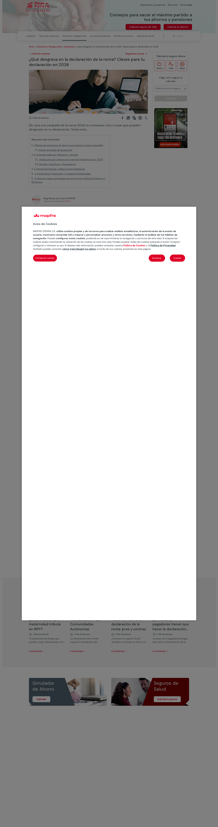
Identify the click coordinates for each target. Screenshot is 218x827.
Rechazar (156, 258)
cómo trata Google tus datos (79, 249)
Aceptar (177, 258)
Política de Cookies (134, 245)
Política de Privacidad (163, 245)
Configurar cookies (45, 258)
